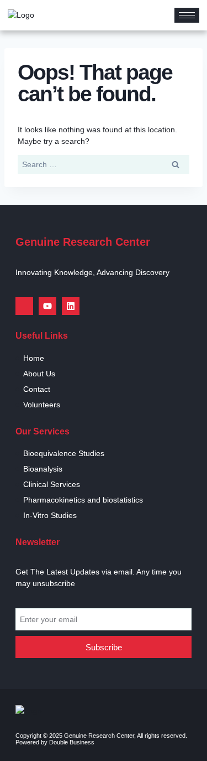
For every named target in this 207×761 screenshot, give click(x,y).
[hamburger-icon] (186, 15)
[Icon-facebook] (24, 306)
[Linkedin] (70, 306)
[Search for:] (103, 164)
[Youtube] (47, 306)
